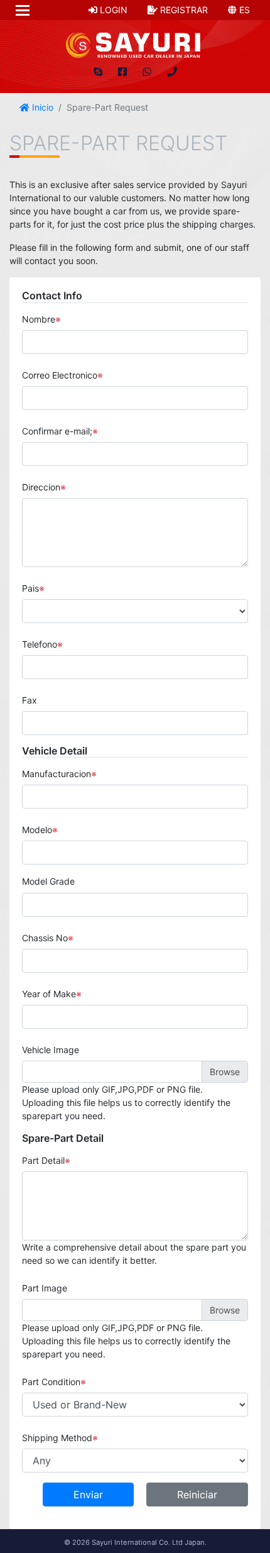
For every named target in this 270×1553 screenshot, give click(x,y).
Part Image (44, 1288)
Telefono (39, 644)
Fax (29, 700)
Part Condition (51, 1381)
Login (112, 9)
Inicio (41, 107)
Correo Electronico (59, 375)
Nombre (38, 319)
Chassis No (45, 937)
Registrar (183, 9)
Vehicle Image (50, 1049)
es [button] (243, 9)
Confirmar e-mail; (57, 431)
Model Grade (48, 881)
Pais (30, 588)
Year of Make (49, 993)
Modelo (37, 829)
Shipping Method (57, 1437)
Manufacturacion (56, 773)
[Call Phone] (172, 72)
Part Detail (43, 1160)
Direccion (41, 487)
